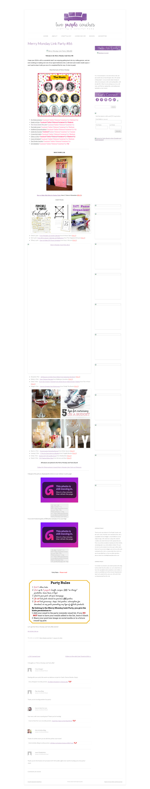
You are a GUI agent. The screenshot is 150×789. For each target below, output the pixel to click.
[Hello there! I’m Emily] (108, 63)
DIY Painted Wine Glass (46, 458)
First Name (98, 125)
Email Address (102, 119)
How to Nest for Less (41, 708)
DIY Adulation (35, 143)
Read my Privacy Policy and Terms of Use (113, 781)
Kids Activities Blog (40, 730)
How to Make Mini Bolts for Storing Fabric (49, 195)
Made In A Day (35, 122)
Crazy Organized (36, 139)
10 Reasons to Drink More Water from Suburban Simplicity (58, 377)
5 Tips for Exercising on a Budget (49, 453)
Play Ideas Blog (39, 691)
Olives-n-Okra (35, 136)
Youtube (72, 131)
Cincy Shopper (39, 669)
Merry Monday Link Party (46, 638)
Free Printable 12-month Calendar (50, 235)
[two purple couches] (75, 21)
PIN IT (79, 195)
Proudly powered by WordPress (34, 781)
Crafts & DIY (66, 36)
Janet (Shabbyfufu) (40, 752)
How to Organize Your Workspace (50, 386)
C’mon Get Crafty (36, 134)
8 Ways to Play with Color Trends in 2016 (78, 656)
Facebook (43, 122)
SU (77, 120)
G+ (66, 122)
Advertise (102, 36)
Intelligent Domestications (38, 129)
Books (92, 36)
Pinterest (55, 122)
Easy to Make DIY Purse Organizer (50, 240)
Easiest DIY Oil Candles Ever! (48, 456)
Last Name (112, 125)
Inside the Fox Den (36, 131)
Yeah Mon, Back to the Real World (62, 721)
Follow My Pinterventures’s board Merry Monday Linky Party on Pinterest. (59, 467)
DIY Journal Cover (34, 656)
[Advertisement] (108, 171)
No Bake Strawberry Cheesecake (58, 681)
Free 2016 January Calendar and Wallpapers (50, 238)
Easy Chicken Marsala (46, 379)
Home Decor (80, 36)
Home (45, 36)
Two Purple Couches (37, 141)
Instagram (62, 122)
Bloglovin (70, 122)
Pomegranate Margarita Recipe (49, 451)
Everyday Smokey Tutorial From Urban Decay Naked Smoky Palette (59, 381)
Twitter (49, 122)
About (54, 36)
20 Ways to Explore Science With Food (61, 743)
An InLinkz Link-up (33, 631)
